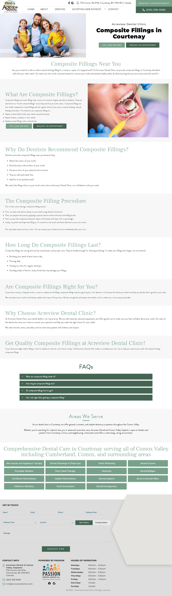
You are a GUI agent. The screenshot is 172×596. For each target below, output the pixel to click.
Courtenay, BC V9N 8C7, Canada (19, 570)
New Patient (84, 522)
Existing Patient (101, 522)
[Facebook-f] (69, 3)
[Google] (72, 3)
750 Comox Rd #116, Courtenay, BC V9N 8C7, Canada (105, 2)
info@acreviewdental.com (19, 584)
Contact (113, 9)
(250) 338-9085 (13, 580)
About (44, 9)
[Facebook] (49, 583)
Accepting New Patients (86, 9)
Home (31, 9)
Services (60, 9)
